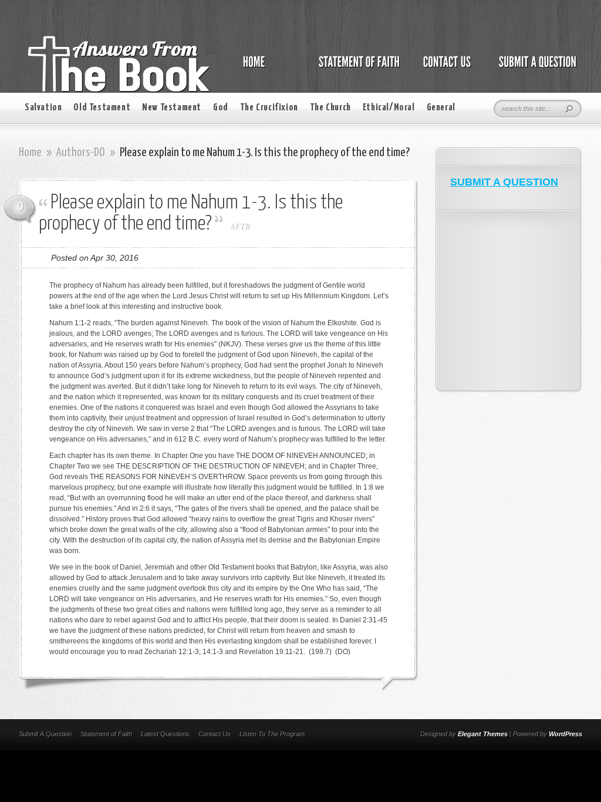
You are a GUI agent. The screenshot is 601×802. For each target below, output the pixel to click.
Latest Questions (165, 733)
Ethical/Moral (389, 108)
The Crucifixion (269, 108)
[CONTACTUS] (446, 68)
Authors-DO (80, 153)
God (220, 108)
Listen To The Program (272, 733)
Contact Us (214, 733)
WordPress (565, 733)
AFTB (240, 226)
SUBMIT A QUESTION (504, 182)
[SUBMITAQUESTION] (534, 68)
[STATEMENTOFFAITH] (356, 68)
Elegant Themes (483, 733)
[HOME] (266, 68)
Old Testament (101, 108)
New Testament (171, 108)
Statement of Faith (106, 733)
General (441, 108)
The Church (330, 108)
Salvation (43, 108)
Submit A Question (45, 733)
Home (30, 153)
